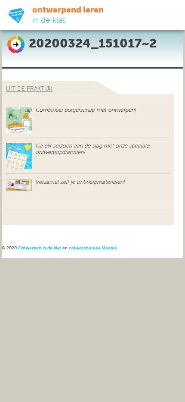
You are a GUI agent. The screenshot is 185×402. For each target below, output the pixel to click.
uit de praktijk (29, 89)
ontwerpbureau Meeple (93, 248)
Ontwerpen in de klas (39, 248)
